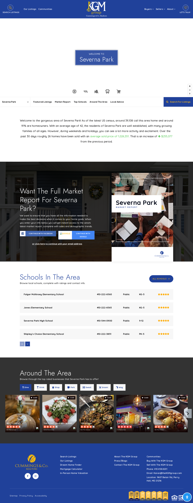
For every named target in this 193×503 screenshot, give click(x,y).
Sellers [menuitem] (160, 9)
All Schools (160, 278)
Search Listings (11, 12)
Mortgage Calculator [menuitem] (71, 469)
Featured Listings (42, 102)
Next (188, 413)
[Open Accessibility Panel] (187, 497)
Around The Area (98, 102)
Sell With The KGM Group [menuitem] (160, 465)
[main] (96, 221)
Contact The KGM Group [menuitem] (127, 465)
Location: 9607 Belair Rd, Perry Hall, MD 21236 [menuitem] (163, 479)
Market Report (63, 102)
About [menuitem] (170, 9)
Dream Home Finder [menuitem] (71, 465)
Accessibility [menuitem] (41, 495)
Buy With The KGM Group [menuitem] (160, 460)
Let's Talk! (185, 12)
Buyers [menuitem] (148, 9)
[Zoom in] (190, 86)
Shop (57, 387)
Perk (73, 387)
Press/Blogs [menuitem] (120, 460)
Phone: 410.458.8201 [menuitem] (157, 469)
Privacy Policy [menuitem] (26, 495)
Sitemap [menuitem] (14, 495)
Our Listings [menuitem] (30, 9)
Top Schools (80, 102)
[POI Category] (74, 91)
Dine (27, 387)
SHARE (35, 398)
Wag (121, 387)
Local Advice (117, 102)
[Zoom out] (190, 90)
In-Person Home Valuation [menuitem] (74, 473)
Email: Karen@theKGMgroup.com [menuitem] (164, 473)
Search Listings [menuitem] (68, 456)
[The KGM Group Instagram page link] (36, 476)
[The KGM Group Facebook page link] (28, 476)
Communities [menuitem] (45, 9)
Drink (41, 387)
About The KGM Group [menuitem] (125, 456)
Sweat (88, 387)
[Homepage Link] (96, 8)
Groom (105, 387)
